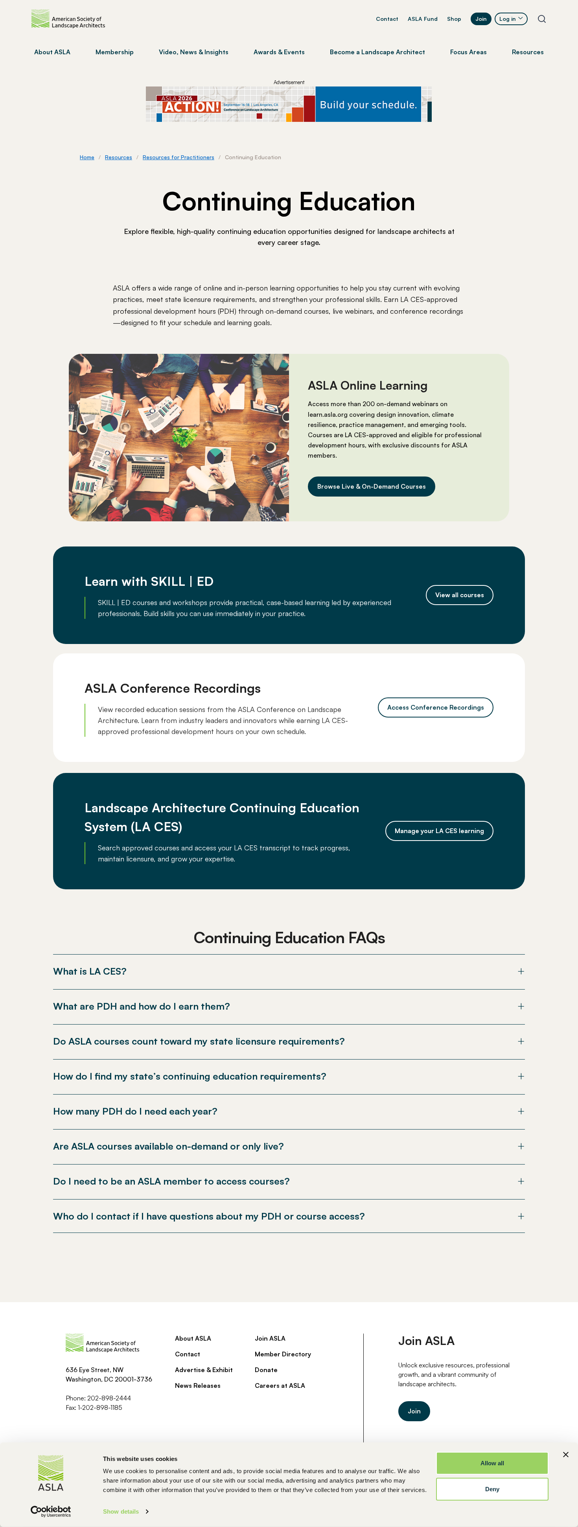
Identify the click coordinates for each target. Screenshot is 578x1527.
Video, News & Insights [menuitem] (193, 52)
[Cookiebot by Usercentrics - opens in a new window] (51, 1512)
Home (87, 157)
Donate (266, 1370)
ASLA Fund (423, 18)
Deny (492, 1488)
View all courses (459, 595)
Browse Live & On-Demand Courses (371, 486)
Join (481, 18)
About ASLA (193, 1338)
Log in (507, 18)
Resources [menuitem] (528, 52)
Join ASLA (270, 1338)
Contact (387, 18)
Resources (118, 157)
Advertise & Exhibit (204, 1370)
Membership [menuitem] (115, 52)
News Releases (198, 1385)
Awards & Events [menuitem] (279, 52)
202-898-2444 (109, 1398)
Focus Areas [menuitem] (468, 52)
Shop (454, 18)
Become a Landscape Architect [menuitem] (377, 52)
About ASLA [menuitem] (52, 52)
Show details (121, 1511)
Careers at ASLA (280, 1385)
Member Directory (283, 1354)
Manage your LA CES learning (439, 831)
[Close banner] (566, 1454)
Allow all (492, 1463)
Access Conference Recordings (435, 707)
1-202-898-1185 (100, 1407)
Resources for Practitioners (178, 157)
